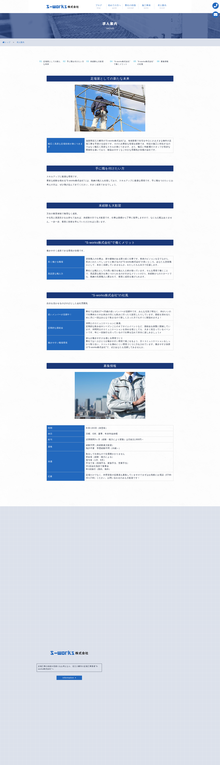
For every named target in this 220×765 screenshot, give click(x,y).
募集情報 (164, 61)
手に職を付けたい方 (75, 61)
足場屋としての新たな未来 (51, 62)
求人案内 (20, 42)
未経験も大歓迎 (97, 61)
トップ (7, 42)
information (68, 678)
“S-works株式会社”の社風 (145, 62)
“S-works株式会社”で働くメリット (122, 62)
